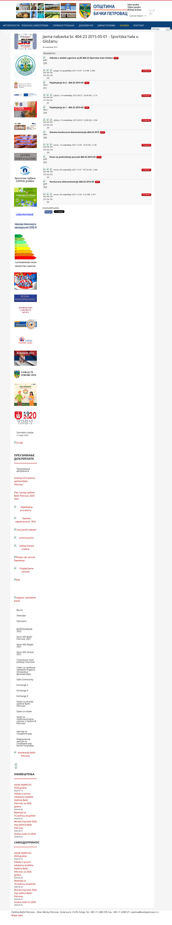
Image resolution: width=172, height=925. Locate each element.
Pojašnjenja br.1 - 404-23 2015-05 (67, 107)
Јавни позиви (106, 25)
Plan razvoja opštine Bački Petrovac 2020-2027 (24, 495)
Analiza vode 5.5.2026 (25, 833)
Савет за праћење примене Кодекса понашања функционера (26, 670)
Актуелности (11, 25)
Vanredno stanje (25, 434)
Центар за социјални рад (24, 732)
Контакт (139, 25)
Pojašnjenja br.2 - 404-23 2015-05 (67, 82)
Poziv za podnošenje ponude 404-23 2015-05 (73, 156)
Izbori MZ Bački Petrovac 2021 (24, 637)
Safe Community (25, 679)
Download (146, 71)
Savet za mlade (24, 711)
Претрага (21, 621)
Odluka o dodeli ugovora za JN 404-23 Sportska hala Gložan (81, 57)
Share (48, 212)
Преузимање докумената (23, 469)
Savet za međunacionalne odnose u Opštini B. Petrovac (26, 720)
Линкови (21, 615)
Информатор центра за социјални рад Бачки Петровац (25, 742)
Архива (124, 25)
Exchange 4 (22, 690)
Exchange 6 (22, 696)
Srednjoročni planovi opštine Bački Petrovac (24, 481)
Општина (10, 32)
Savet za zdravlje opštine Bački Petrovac (25, 703)
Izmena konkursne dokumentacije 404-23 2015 (74, 132)
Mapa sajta (17, 915)
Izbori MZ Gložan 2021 (25, 653)
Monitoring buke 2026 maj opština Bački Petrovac (25, 824)
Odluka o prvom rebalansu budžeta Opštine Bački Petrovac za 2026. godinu (23, 800)
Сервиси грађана (63, 25)
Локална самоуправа (34, 25)
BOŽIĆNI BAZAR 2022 (24, 630)
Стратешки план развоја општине (26, 660)
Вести (20, 610)
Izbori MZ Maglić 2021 (25, 645)
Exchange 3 (22, 685)
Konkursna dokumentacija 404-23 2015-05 (72, 181)
